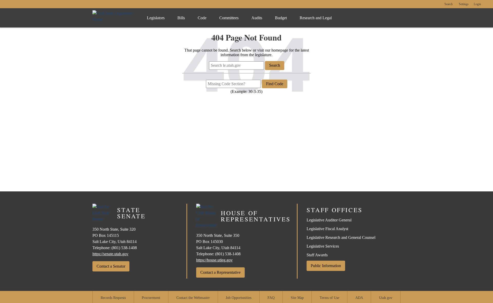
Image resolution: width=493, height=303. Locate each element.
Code (202, 18)
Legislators (156, 18)
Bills (181, 18)
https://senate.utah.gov (110, 254)
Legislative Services (323, 246)
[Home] (114, 17)
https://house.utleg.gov (214, 260)
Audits (256, 18)
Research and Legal (316, 18)
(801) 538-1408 (124, 248)
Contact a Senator (111, 266)
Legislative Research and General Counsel (341, 237)
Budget (281, 18)
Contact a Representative (220, 272)
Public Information (326, 265)
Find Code (274, 84)
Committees (229, 18)
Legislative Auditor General (329, 220)
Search (448, 4)
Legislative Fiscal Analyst (327, 229)
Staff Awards (317, 255)
